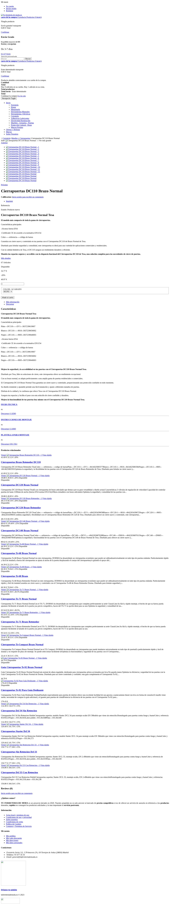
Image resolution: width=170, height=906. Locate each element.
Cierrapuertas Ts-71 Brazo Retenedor (20, 621)
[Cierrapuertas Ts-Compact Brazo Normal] (25, 635)
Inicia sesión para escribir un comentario (28, 197)
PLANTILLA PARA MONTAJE (15, 435)
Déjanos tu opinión (9, 890)
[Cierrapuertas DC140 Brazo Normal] (23, 521)
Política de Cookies (13, 824)
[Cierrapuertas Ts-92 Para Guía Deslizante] (20, 681)
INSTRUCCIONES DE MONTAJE (16, 420)
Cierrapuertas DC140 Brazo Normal (19, 530)
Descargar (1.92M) (8, 413)
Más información (12, 302)
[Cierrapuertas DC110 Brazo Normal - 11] (23, 169)
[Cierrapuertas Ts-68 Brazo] (19, 567)
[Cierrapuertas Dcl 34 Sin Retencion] (23, 704)
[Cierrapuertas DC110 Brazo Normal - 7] (22, 160)
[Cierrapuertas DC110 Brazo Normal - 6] (22, 158)
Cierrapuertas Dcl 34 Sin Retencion (19, 710)
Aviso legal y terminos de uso (17, 815)
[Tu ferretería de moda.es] (11, 15)
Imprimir (9, 201)
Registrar (9, 11)
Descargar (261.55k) (9, 444)
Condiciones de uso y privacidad (19, 817)
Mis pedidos (11, 836)
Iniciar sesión (11, 8)
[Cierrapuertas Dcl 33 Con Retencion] (23, 765)
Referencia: (5, 205)
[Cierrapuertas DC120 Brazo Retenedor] (24, 498)
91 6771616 (5, 54)
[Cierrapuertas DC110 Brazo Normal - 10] (23, 167)
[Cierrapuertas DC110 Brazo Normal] (21, 174)
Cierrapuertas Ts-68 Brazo (14, 576)
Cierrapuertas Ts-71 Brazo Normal (18, 599)
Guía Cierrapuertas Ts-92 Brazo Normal (21, 667)
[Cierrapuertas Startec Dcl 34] (20, 724)
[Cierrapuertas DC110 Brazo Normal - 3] (22, 151)
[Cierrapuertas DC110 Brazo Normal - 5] (22, 156)
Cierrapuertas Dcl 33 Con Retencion (19, 772)
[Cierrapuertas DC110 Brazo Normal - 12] (23, 172)
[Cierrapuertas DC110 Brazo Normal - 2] (22, 149)
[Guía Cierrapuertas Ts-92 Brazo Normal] (19, 658)
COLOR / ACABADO (12, 289)
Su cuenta (10, 6)
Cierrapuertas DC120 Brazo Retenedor (21, 507)
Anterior (4, 143)
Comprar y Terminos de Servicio (19, 826)
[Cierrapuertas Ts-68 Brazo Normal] (23, 544)
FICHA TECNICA (9, 404)
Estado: (4, 210)
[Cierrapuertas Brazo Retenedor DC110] (24, 455)
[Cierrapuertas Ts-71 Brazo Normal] (23, 590)
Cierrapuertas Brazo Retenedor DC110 (21, 462)
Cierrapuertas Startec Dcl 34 (15, 731)
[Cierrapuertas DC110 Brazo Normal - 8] (22, 163)
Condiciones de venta (14, 822)
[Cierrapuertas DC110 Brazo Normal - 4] (22, 154)
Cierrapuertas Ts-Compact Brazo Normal (22, 644)
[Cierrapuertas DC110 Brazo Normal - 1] (22, 147)
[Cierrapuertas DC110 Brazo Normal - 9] (22, 165)
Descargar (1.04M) (8, 429)
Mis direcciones (12, 840)
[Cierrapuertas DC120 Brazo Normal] (23, 476)
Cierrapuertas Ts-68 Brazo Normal (18, 553)
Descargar (10, 304)
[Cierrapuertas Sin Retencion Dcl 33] (23, 745)
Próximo (4, 185)
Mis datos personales (14, 843)
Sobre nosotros (12, 819)
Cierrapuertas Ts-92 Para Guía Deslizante (22, 690)
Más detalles (6, 258)
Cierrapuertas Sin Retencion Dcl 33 (19, 751)
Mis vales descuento (14, 838)
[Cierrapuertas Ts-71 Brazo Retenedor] (24, 612)
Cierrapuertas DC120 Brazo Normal (19, 485)
